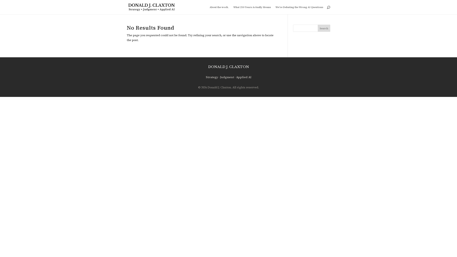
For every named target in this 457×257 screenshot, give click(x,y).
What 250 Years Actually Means (252, 7)
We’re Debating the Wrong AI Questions (299, 7)
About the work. (219, 7)
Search (324, 28)
